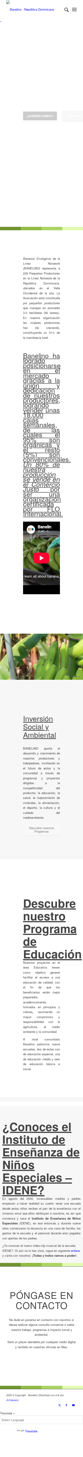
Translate (31, 1431)
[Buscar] (64, 9)
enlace (75, 1250)
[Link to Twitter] (59, 1404)
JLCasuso (12, 1400)
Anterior (10, 125)
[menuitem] (64, 9)
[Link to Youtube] (73, 1404)
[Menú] (74, 9)
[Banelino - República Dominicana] (34, 9)
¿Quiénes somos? (40, 116)
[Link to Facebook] (66, 1404)
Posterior (73, 125)
